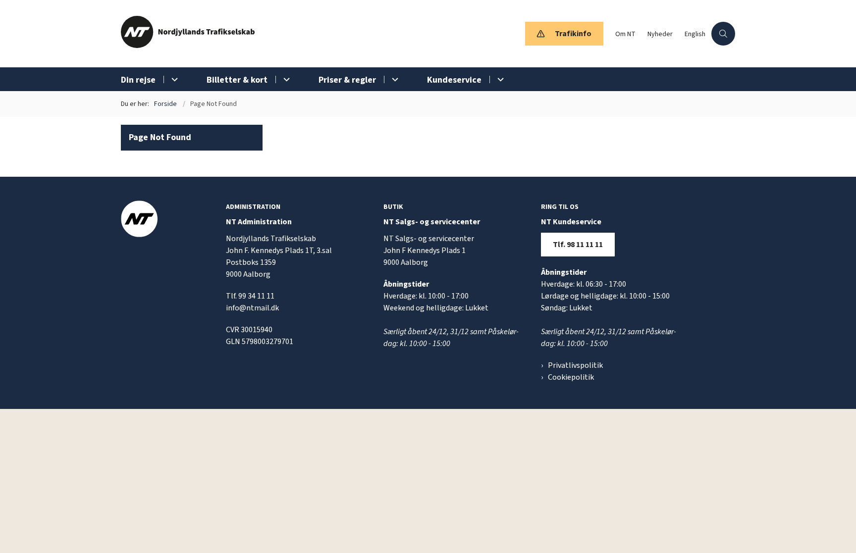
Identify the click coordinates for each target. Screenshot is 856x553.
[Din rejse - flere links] (173, 79)
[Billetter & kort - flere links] (285, 79)
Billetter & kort (237, 80)
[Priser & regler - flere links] (393, 79)
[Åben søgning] (723, 34)
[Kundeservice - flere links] (499, 79)
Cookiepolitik (571, 377)
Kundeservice (454, 80)
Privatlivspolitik (575, 365)
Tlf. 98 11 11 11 (578, 244)
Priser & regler (347, 80)
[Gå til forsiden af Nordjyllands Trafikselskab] (320, 33)
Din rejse (138, 80)
